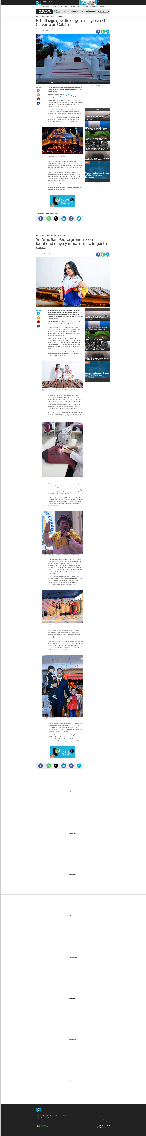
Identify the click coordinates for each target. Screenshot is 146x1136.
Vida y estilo (86, 6)
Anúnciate (108, 1114)
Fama (79, 6)
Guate (60, 6)
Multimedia (51, 1117)
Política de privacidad (105, 1118)
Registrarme (49, 1)
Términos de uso (106, 1119)
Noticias (54, 6)
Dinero (66, 6)
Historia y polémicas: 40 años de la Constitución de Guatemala (97, 175)
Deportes (73, 6)
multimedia (102, 6)
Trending (94, 6)
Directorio (108, 1121)
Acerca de (108, 1116)
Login (43, 1)
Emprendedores (63, 235)
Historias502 (60, 16)
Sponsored (57, 1117)
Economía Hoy (45, 6)
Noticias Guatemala (43, 16)
